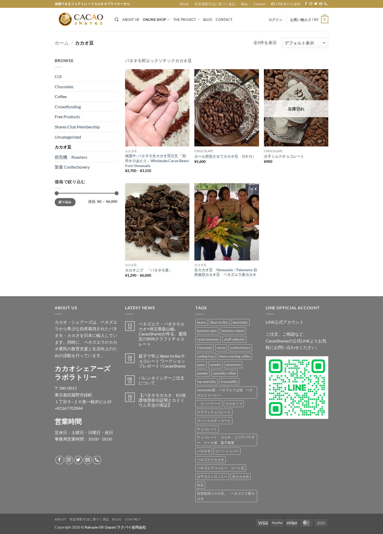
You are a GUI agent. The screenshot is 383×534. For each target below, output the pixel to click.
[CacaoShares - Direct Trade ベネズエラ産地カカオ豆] (81, 19)
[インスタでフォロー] (310, 4)
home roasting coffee (234, 356)
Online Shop (154, 19)
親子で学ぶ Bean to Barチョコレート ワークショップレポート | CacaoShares (162, 360)
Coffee (61, 96)
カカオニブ (233, 403)
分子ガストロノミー (212, 476)
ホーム (62, 43)
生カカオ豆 (240, 476)
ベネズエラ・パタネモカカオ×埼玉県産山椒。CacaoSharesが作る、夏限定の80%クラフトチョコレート (163, 333)
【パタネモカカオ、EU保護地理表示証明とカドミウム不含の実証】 (162, 400)
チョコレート (207, 429)
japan (201, 365)
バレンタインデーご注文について (161, 380)
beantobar (240, 322)
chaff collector (234, 339)
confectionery (240, 348)
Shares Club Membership (77, 126)
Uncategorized (68, 136)
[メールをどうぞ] (320, 4)
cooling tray (205, 356)
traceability (229, 381)
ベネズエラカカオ (210, 460)
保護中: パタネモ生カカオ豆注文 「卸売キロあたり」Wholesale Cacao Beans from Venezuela (157, 160)
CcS (58, 76)
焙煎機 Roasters (71, 157)
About (184, 4)
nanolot (215, 365)
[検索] (117, 20)
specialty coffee (224, 373)
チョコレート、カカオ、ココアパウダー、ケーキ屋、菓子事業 (226, 439)
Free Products (67, 116)
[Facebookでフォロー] (305, 4)
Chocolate (64, 86)
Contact (259, 4)
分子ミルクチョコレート (284, 156)
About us (130, 19)
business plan (207, 331)
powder (202, 373)
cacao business (208, 339)
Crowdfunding (68, 106)
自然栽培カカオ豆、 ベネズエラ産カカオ (226, 496)
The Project (184, 19)
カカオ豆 (63, 146)
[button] (285, 4)
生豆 (200, 485)
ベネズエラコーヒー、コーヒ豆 (220, 468)
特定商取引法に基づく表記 (215, 4)
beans (201, 322)
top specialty (206, 381)
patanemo (233, 365)
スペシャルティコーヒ (214, 420)
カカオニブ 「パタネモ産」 (148, 270)
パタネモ (204, 451)
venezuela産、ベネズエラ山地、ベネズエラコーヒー (225, 392)
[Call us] (325, 4)
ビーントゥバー (227, 451)
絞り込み (65, 202)
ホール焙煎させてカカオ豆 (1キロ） (225, 156)
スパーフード (209, 403)
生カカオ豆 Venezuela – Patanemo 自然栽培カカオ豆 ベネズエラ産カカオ (225, 272)
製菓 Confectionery (72, 166)
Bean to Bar (219, 322)
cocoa (221, 348)
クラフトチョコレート (214, 412)
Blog (244, 4)
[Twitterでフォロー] (315, 4)
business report (232, 331)
